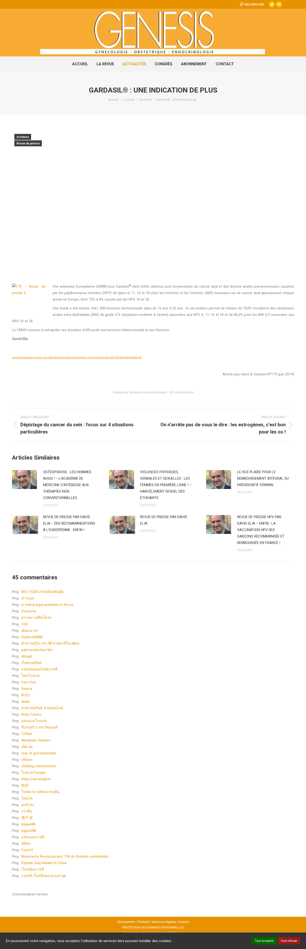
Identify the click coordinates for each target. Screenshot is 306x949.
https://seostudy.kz (36, 779)
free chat (28, 682)
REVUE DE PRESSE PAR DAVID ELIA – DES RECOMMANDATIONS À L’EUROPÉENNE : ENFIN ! (69, 523)
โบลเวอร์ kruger (33, 772)
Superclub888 (32, 637)
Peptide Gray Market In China (43, 863)
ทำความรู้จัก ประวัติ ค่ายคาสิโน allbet (50, 643)
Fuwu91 (27, 850)
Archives (22, 137)
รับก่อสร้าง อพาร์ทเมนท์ (39, 727)
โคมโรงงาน (30, 676)
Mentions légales (164, 922)
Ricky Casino (31, 714)
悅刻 (24, 785)
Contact (183, 922)
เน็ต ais (27, 747)
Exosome (28, 611)
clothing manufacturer (38, 766)
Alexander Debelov (35, 740)
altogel (26, 656)
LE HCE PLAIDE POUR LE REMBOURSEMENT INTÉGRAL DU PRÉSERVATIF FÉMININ (263, 478)
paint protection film (37, 650)
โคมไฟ (27, 798)
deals (25, 701)
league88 (28, 824)
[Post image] (25, 479)
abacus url (29, 630)
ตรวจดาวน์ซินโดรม (36, 617)
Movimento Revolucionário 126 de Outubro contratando (65, 856)
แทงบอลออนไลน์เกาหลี (39, 669)
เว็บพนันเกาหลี (32, 869)
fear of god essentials (38, 753)
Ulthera (26, 759)
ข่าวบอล (27, 598)
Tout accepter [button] (264, 941)
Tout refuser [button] (289, 941)
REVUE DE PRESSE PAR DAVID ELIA (163, 520)
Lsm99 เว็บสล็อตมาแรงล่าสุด (43, 876)
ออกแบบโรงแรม (34, 721)
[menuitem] (80, 64)
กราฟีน (26, 811)
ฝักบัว (25, 695)
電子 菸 (27, 818)
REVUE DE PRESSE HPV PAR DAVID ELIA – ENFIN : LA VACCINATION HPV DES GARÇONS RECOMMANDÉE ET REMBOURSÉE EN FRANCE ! (260, 530)
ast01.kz (27, 805)
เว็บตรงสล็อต (31, 663)
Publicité (143, 922)
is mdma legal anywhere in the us (47, 605)
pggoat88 (28, 830)
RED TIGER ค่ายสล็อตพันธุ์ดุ (42, 592)
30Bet (25, 843)
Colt (24, 624)
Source (27, 688)
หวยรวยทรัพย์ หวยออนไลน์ (42, 708)
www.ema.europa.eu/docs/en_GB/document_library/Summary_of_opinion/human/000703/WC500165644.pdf (76, 357)
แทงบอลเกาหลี (32, 837)
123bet (26, 734)
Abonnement (126, 922)
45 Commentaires (181, 392)
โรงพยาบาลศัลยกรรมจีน (40, 792)
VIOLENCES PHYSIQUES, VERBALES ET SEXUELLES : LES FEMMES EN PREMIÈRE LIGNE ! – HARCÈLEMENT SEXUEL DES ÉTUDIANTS (165, 485)
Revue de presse (28, 143)
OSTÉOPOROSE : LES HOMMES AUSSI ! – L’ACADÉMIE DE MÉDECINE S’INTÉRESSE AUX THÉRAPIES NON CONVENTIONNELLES (67, 485)
